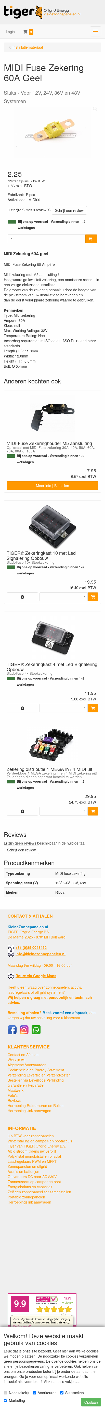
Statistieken (74, 1392)
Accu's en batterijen (23, 1171)
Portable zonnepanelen (26, 1196)
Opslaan (91, 1402)
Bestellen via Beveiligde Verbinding (36, 1080)
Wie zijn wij (16, 1059)
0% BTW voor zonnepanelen (31, 1135)
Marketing (17, 1400)
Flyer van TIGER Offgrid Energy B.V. (37, 1146)
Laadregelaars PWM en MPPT (32, 1161)
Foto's (13, 1095)
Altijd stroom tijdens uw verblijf (32, 1151)
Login (10, 31)
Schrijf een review (69, 210)
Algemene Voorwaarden (27, 1064)
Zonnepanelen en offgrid (27, 1166)
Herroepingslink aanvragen (29, 1110)
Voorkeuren (47, 1392)
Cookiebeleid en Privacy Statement (36, 1069)
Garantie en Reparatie (26, 1085)
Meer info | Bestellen (52, 485)
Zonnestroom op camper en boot (34, 1181)
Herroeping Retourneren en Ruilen (35, 1105)
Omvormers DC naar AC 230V (32, 1176)
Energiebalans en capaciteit (30, 1186)
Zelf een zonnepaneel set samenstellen (39, 1191)
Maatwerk (15, 1090)
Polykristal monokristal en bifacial (34, 1156)
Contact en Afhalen (23, 1054)
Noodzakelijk (19, 1392)
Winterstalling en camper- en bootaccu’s (40, 1140)
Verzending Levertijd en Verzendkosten (39, 1074)
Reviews (14, 1100)
